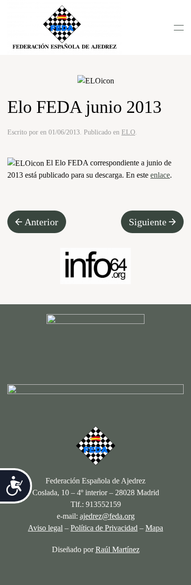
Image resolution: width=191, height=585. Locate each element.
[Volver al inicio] (64, 27)
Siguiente (148, 221)
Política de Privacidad (104, 528)
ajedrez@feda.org (107, 516)
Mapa (154, 528)
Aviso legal (45, 528)
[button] (179, 27)
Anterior (41, 221)
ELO (128, 132)
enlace (160, 175)
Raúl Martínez (118, 549)
